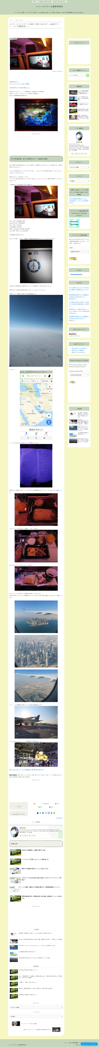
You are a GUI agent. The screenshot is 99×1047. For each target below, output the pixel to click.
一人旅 (60, 775)
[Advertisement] (36, 32)
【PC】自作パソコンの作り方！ (79, 348)
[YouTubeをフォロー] (51, 813)
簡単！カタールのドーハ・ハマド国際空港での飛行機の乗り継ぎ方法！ (26, 769)
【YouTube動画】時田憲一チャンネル (78, 198)
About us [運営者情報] (73, 1042)
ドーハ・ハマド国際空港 (52, 775)
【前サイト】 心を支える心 (78, 352)
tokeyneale (22, 828)
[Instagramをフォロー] (49, 813)
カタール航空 (31, 775)
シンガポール (38, 775)
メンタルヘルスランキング (74, 335)
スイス (44, 775)
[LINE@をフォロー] (54, 813)
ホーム (65, 1042)
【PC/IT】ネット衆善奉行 (78, 350)
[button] (51, 807)
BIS (19, 775)
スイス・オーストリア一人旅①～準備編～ (19, 83)
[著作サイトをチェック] (38, 813)
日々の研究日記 (14, 775)
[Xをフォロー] (40, 813)
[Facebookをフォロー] (46, 813)
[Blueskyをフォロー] (43, 813)
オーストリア (24, 775)
